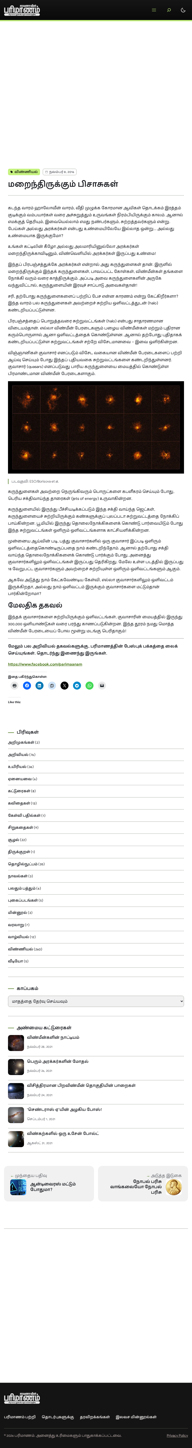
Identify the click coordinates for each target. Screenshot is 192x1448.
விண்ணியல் (26, 172)
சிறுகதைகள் (20, 827)
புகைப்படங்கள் (23, 900)
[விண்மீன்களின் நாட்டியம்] (16, 1043)
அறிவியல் (18, 754)
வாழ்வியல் (18, 937)
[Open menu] (154, 10)
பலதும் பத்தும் (22, 888)
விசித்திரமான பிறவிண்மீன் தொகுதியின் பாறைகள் (81, 1085)
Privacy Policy (177, 1435)
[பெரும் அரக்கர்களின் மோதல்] (16, 1067)
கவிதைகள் (19, 803)
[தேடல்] (169, 10)
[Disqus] (96, 91)
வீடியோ (15, 961)
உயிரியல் (17, 766)
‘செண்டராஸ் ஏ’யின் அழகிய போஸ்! (64, 1109)
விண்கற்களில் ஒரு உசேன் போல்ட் (63, 1133)
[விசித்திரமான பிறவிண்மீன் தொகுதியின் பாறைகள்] (16, 1091)
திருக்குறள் (19, 852)
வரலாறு (16, 925)
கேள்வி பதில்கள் (24, 815)
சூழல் (13, 840)
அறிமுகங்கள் (21, 742)
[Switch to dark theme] (183, 10)
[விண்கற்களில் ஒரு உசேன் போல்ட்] (16, 1139)
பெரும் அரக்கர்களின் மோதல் (57, 1061)
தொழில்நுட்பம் (23, 864)
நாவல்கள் (18, 876)
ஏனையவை (20, 779)
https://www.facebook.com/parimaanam (45, 664)
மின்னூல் (17, 912)
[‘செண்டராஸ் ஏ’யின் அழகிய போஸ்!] (16, 1115)
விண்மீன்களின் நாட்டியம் (53, 1037)
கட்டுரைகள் (19, 791)
